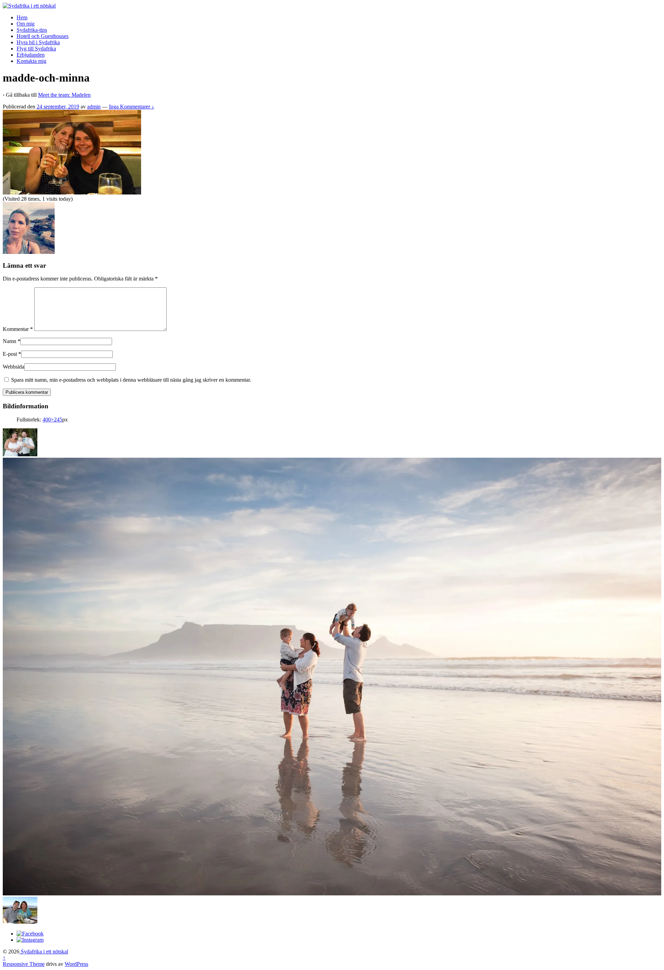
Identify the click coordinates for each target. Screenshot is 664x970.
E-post (10, 354)
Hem (22, 17)
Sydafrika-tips (32, 30)
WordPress (76, 964)
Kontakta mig (31, 61)
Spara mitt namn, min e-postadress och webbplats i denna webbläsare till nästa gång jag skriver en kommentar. (131, 380)
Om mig (26, 24)
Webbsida (13, 367)
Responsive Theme (24, 964)
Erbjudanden (31, 55)
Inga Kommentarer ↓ (131, 107)
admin (94, 107)
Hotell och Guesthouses (42, 36)
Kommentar (18, 329)
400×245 (52, 419)
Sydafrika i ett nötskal (43, 951)
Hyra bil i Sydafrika (38, 42)
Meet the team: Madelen (64, 95)
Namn (9, 341)
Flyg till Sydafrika (36, 48)
